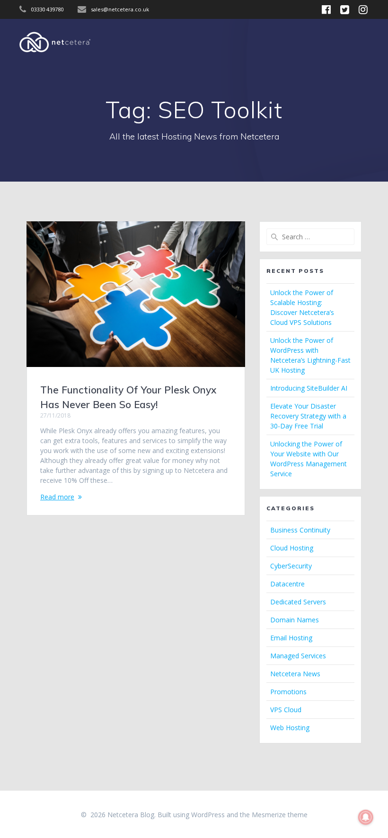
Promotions (288, 691)
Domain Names (294, 619)
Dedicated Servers (298, 601)
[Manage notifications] (365, 817)
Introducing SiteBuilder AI (308, 388)
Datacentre (287, 583)
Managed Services (298, 655)
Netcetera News (295, 673)
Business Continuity (300, 529)
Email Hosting (291, 637)
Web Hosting (289, 727)
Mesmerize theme (280, 814)
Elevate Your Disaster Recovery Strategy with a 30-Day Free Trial (308, 416)
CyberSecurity (291, 565)
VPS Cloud (285, 709)
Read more (57, 496)
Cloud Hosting (291, 547)
